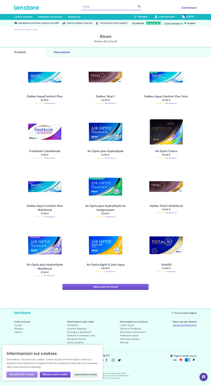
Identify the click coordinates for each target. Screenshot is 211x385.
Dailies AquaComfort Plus (44, 96)
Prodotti (20, 52)
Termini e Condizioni (130, 328)
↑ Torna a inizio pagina (184, 312)
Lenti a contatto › (26, 30)
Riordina (142, 16)
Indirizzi (18, 332)
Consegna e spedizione (79, 332)
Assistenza (74, 16)
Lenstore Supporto (77, 328)
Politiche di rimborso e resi (81, 335)
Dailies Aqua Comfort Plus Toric (166, 96)
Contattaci (189, 8)
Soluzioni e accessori (50, 16)
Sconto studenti (75, 342)
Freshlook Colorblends (44, 151)
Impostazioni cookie (85, 374)
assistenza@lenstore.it (185, 325)
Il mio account (167, 16)
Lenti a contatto (23, 16)
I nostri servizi (127, 325)
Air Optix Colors (166, 151)
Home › (17, 30)
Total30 (166, 264)
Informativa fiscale (129, 338)
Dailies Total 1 (105, 96)
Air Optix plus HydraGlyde (105, 151)
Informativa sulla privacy (133, 332)
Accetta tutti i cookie (22, 374)
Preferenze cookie (129, 335)
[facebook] (106, 360)
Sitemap (124, 342)
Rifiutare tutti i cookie (55, 374)
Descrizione (62, 52)
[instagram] (113, 360)
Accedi (18, 325)
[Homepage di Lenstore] (27, 7)
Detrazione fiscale (76, 338)
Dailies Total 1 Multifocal (166, 206)
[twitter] (119, 360)
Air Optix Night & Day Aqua (105, 264)
